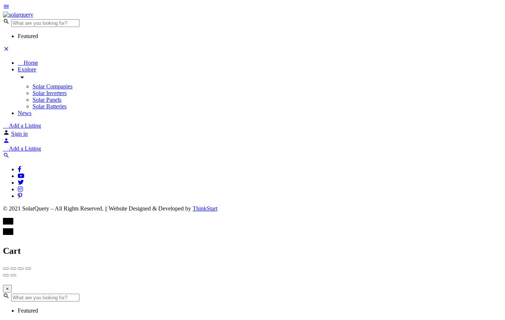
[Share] (13, 268)
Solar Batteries (50, 106)
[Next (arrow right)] (13, 275)
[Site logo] (18, 14)
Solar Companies (52, 86)
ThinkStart (205, 208)
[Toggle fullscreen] (21, 268)
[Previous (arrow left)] (6, 275)
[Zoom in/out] (28, 268)
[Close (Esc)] (6, 268)
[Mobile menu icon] (252, 7)
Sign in (19, 134)
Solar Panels (47, 100)
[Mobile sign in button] (6, 142)
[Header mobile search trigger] (6, 157)
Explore (27, 69)
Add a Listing (24, 125)
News (24, 113)
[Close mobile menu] (6, 50)
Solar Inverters (50, 93)
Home (30, 63)
